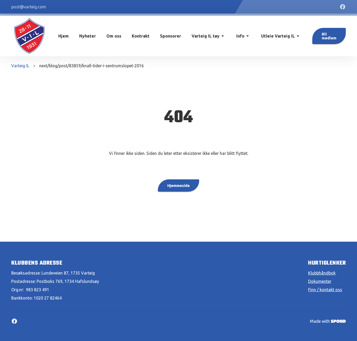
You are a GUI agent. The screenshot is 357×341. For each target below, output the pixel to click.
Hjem (63, 36)
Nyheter (87, 36)
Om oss (113, 36)
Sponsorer (170, 36)
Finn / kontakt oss (325, 289)
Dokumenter (319, 281)
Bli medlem (329, 36)
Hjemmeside (178, 185)
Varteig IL (20, 65)
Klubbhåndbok (322, 273)
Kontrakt (140, 36)
